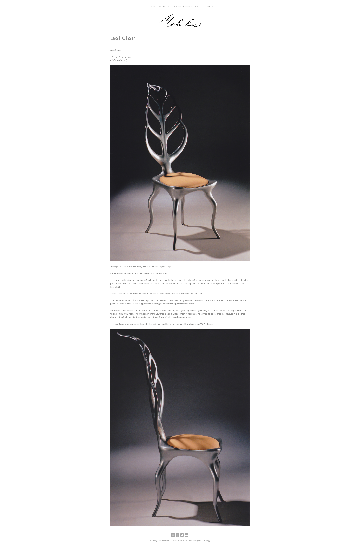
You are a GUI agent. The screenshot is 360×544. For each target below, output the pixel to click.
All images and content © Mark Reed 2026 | (169, 540)
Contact (211, 6)
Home (153, 6)
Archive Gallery (183, 6)
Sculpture (165, 6)
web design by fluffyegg (199, 540)
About (198, 6)
